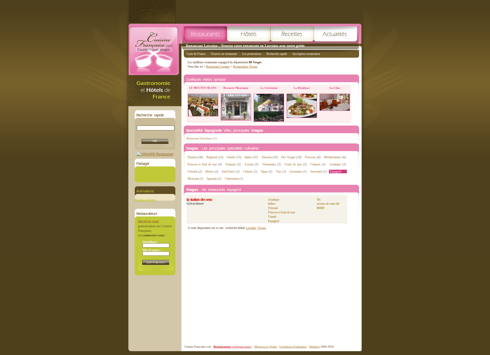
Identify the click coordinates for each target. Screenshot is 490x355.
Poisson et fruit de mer (205, 164)
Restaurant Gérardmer (202, 138)
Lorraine (251, 228)
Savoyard (318, 171)
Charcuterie (234, 178)
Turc (281, 171)
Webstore (314, 346)
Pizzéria (195, 157)
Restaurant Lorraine (218, 66)
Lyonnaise (298, 171)
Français (233, 164)
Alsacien (269, 157)
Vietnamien (271, 164)
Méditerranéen (335, 157)
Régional (214, 157)
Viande (234, 157)
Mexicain (195, 178)
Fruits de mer (296, 164)
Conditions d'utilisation (293, 346)
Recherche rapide (276, 54)
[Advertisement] (269, 11)
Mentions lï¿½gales (265, 346)
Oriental (195, 171)
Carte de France (196, 54)
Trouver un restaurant (224, 54)
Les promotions (251, 54)
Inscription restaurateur (306, 54)
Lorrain (252, 164)
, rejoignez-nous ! (233, 346)
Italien (251, 157)
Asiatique (337, 164)
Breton (211, 171)
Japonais (213, 178)
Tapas (266, 171)
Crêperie (317, 164)
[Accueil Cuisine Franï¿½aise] (154, 105)
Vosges (262, 228)
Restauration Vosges (245, 66)
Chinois (250, 171)
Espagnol (338, 171)
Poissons (312, 157)
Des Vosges (291, 157)
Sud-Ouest (230, 171)
